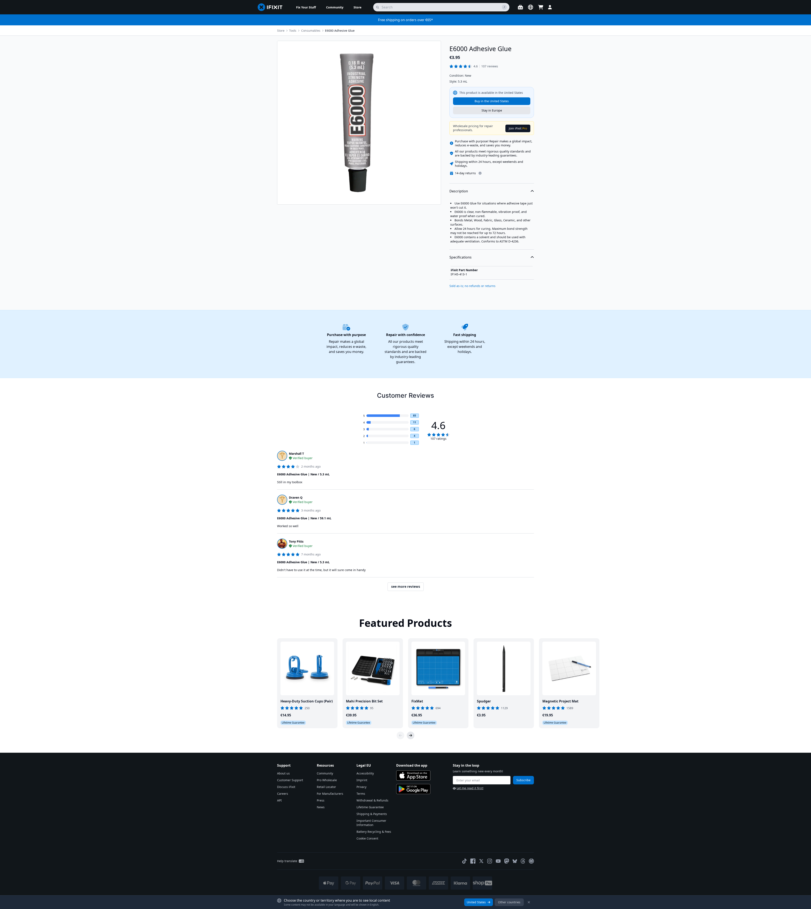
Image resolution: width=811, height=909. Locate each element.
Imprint (362, 780)
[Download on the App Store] (413, 775)
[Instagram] (489, 861)
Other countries (509, 902)
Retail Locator (326, 787)
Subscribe (523, 780)
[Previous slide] (400, 735)
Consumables (310, 31)
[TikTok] (464, 861)
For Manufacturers (330, 794)
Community (325, 773)
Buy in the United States (492, 101)
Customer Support (290, 780)
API (279, 800)
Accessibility (365, 773)
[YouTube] (498, 861)
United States (476, 902)
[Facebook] (472, 861)
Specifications (460, 257)
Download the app (411, 765)
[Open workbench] (520, 7)
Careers (282, 794)
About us (283, 773)
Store (280, 31)
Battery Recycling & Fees (374, 832)
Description (458, 191)
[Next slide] (410, 735)
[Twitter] (481, 861)
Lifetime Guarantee (370, 807)
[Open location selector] (530, 7)
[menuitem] (306, 7)
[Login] (550, 7)
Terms (361, 794)
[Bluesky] (515, 861)
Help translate (287, 861)
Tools (292, 31)
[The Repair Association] (531, 861)
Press (320, 800)
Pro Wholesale (327, 780)
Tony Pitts (296, 541)
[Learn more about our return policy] (480, 173)
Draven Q (295, 497)
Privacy (361, 787)
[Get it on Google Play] (413, 789)
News (321, 807)
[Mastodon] (506, 861)
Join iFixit (518, 128)
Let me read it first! (470, 788)
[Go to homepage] (272, 7)
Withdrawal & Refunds (372, 800)
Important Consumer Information (371, 823)
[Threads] (522, 861)
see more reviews (405, 586)
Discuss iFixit (286, 787)
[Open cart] (540, 7)
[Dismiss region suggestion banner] (529, 902)
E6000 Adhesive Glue (340, 31)
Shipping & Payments (372, 814)
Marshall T (296, 454)
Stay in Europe (492, 110)
